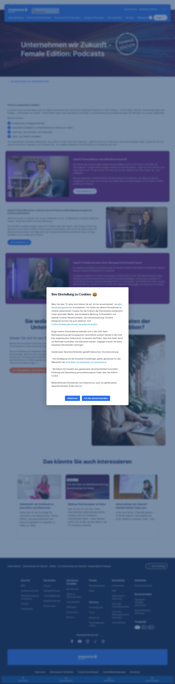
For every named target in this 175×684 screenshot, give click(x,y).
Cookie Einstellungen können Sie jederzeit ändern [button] (74, 324)
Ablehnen (72, 398)
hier (80, 386)
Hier (88, 307)
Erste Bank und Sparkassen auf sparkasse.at (86, 362)
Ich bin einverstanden (96, 398)
